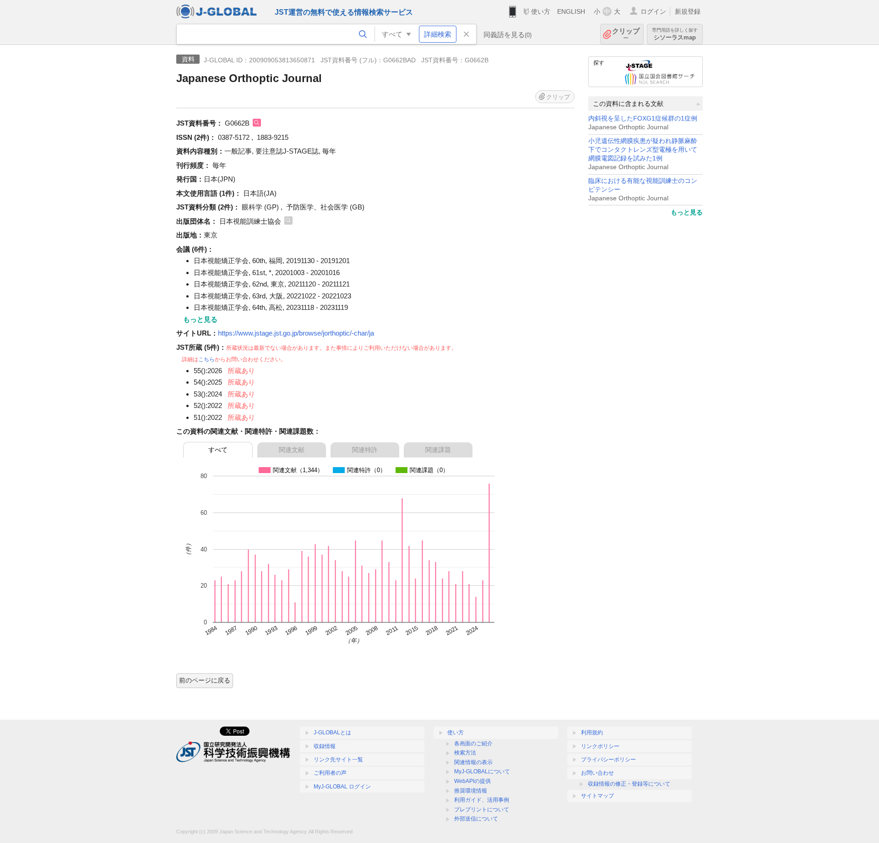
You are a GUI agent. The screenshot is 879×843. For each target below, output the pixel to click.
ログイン (653, 11)
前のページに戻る (204, 680)
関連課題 (438, 449)
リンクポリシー (600, 746)
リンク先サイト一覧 (338, 759)
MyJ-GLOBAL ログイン (342, 786)
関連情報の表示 (473, 762)
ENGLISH (571, 11)
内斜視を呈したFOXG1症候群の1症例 (642, 118)
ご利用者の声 (330, 773)
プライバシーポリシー (608, 759)
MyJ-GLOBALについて (482, 771)
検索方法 (465, 752)
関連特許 (365, 449)
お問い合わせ (597, 773)
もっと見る (687, 212)
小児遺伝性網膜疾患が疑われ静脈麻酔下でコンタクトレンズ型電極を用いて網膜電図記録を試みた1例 (642, 150)
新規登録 (687, 11)
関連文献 (291, 449)
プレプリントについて (481, 809)
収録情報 (325, 746)
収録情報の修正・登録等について (629, 784)
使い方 (540, 11)
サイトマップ (597, 796)
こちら (206, 359)
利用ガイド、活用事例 (481, 800)
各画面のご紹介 (473, 743)
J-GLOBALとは (332, 732)
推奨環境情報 (470, 791)
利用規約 (592, 732)
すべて (218, 449)
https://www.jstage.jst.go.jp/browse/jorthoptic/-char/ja (296, 333)
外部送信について (476, 818)
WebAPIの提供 (472, 781)
